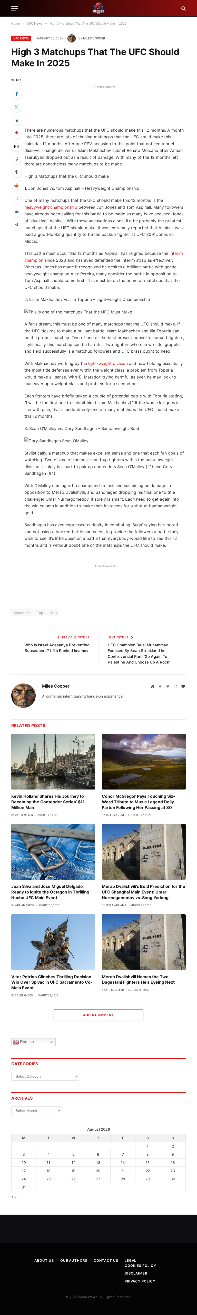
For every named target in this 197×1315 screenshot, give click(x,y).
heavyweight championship (50, 207)
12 (73, 1162)
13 (98, 1162)
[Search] (183, 8)
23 (173, 1171)
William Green (24, 905)
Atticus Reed (114, 989)
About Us (44, 1260)
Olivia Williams (115, 905)
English (26, 1042)
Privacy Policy (140, 1281)
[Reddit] (16, 185)
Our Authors (73, 1260)
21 (123, 1171)
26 (73, 1179)
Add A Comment (98, 1015)
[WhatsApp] (16, 198)
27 (98, 1179)
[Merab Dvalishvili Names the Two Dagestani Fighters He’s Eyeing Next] (144, 942)
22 (148, 1171)
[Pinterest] (16, 133)
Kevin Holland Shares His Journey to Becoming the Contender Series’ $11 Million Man (48, 802)
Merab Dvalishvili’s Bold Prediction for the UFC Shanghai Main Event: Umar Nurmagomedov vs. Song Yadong (143, 892)
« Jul (15, 1196)
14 (123, 1162)
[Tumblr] (16, 172)
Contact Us (106, 1260)
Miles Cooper (94, 38)
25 (48, 1179)
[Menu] (14, 8)
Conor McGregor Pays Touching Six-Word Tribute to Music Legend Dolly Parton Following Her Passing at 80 (138, 802)
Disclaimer (136, 1273)
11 (48, 1162)
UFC (53, 613)
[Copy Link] (16, 159)
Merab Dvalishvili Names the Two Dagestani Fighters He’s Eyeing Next (138, 979)
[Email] (16, 146)
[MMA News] (98, 8)
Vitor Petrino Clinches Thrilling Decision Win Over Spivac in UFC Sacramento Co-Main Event (52, 982)
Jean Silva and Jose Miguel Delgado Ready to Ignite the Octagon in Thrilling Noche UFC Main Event (50, 892)
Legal (130, 1260)
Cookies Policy (140, 1266)
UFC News (21, 38)
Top (40, 613)
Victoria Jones (115, 815)
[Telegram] (16, 224)
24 (24, 1179)
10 (24, 1162)
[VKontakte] (16, 211)
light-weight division (108, 363)
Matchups (22, 613)
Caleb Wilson (24, 815)
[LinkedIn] (16, 120)
